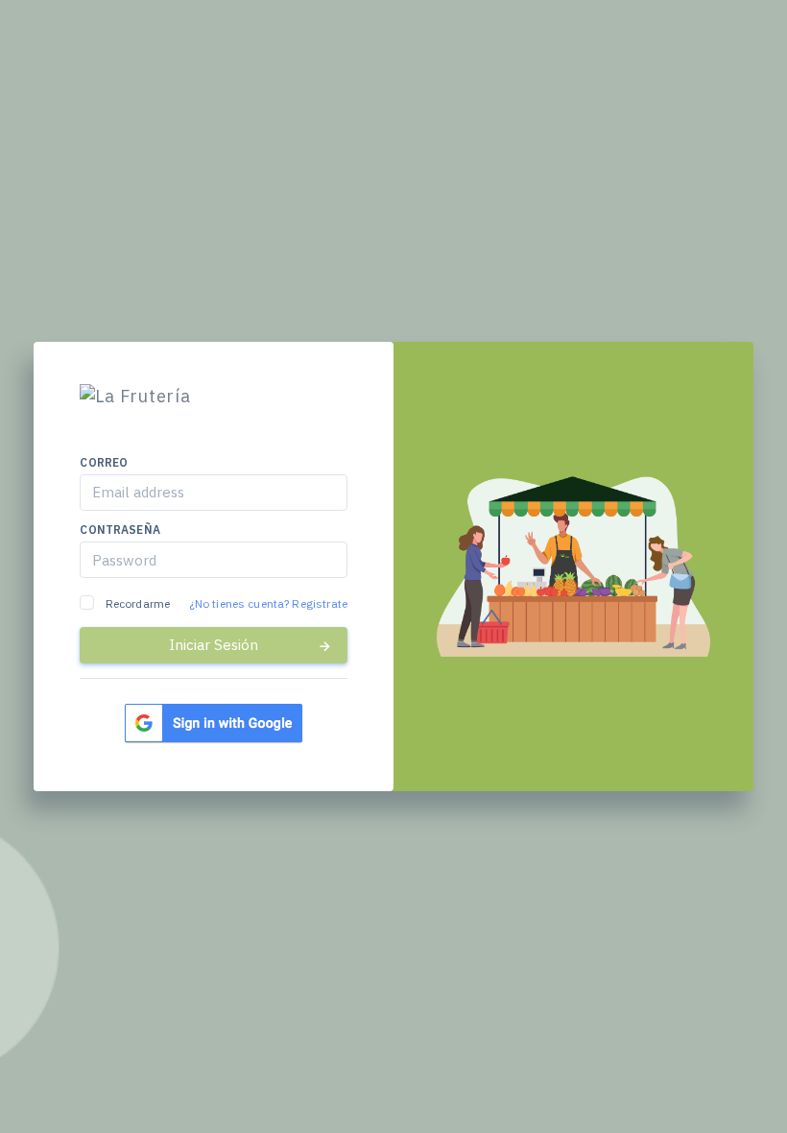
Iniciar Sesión (213, 645)
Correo (104, 462)
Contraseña (120, 529)
